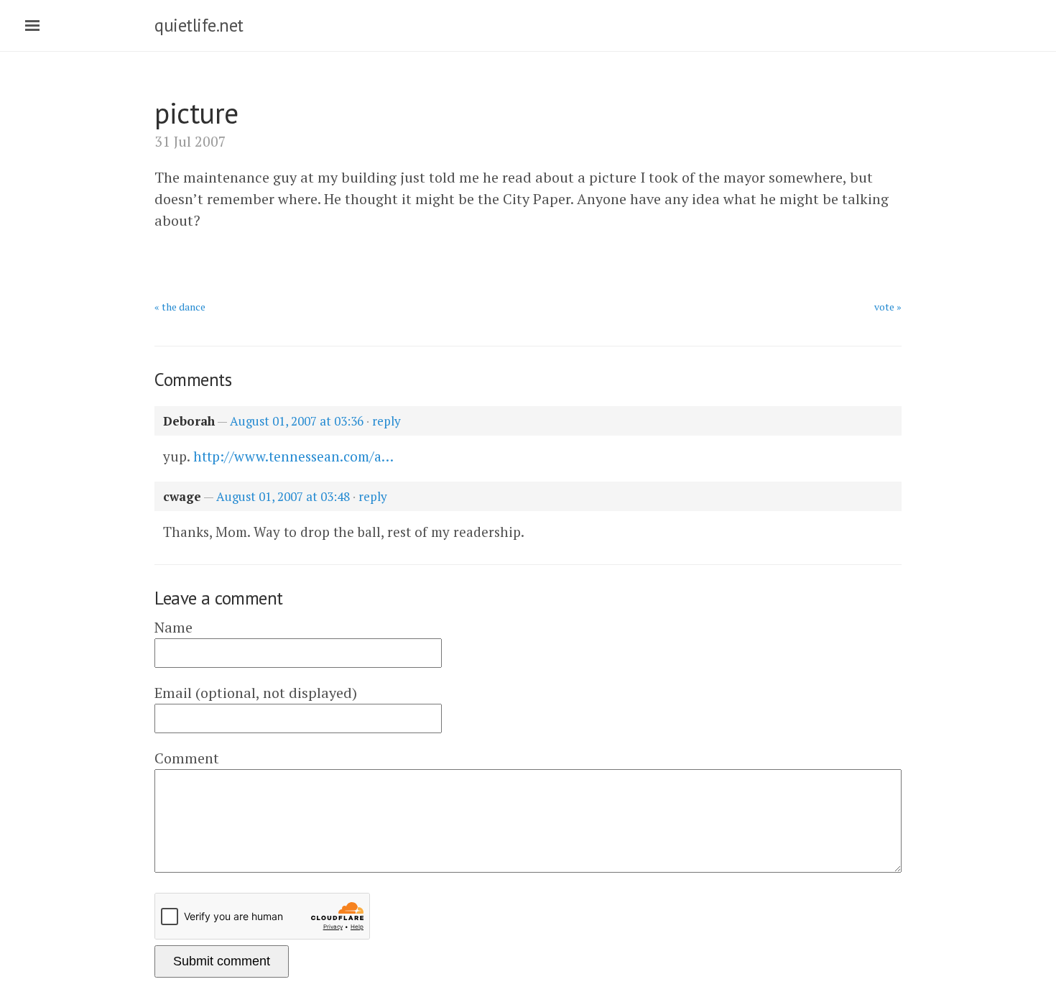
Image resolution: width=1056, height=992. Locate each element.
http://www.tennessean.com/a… (293, 456)
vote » (888, 306)
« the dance (179, 306)
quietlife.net (199, 25)
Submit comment (221, 961)
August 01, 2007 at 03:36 (296, 421)
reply (386, 421)
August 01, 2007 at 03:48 (283, 496)
